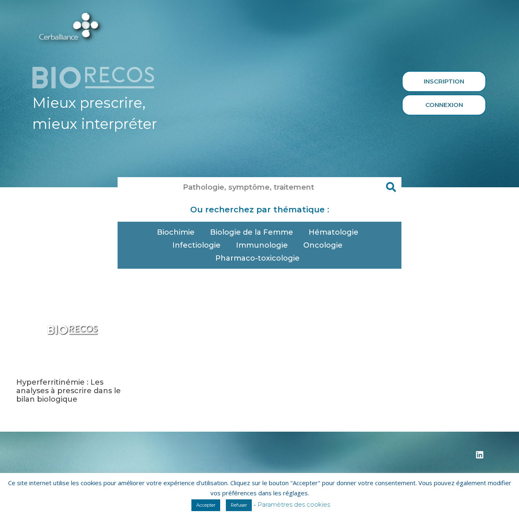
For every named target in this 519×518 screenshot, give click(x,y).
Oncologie (323, 245)
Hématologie (333, 232)
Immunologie (262, 245)
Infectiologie (196, 245)
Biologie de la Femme (251, 232)
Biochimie (176, 232)
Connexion (444, 105)
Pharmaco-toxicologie (257, 258)
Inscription (444, 81)
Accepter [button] (205, 505)
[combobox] (249, 187)
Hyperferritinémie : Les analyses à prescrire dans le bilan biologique (68, 391)
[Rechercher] (391, 187)
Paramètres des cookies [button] (293, 504)
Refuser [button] (239, 505)
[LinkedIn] (480, 457)
